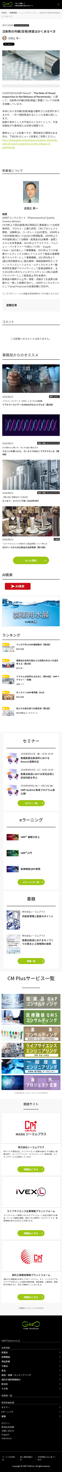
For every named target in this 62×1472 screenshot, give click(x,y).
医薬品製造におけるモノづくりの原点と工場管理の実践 (37, 942)
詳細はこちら (31, 1169)
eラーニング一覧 (31, 882)
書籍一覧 (31, 961)
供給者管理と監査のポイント (37, 916)
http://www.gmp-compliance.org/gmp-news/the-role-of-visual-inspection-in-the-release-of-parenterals (30, 143)
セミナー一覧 (31, 803)
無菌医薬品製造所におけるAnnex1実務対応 (35, 759)
